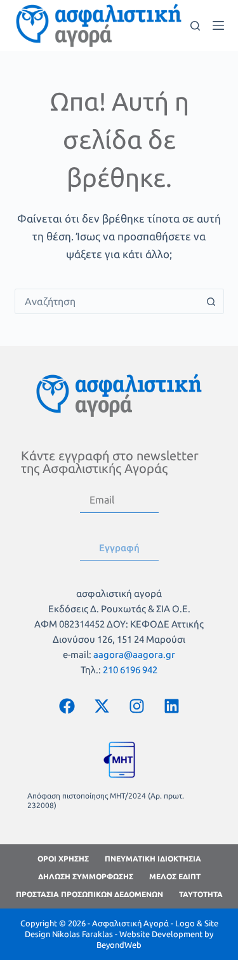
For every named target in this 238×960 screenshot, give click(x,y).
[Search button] (211, 301)
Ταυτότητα (201, 894)
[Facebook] (67, 706)
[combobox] (107, 301)
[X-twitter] (101, 706)
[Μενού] (218, 25)
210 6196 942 (130, 669)
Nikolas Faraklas (82, 933)
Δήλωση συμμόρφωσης (85, 876)
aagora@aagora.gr (134, 654)
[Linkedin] (171, 706)
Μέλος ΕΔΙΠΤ (175, 876)
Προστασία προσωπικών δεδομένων (89, 894)
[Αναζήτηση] (195, 26)
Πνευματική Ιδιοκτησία (153, 858)
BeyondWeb (119, 944)
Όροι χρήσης (63, 858)
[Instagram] (136, 706)
